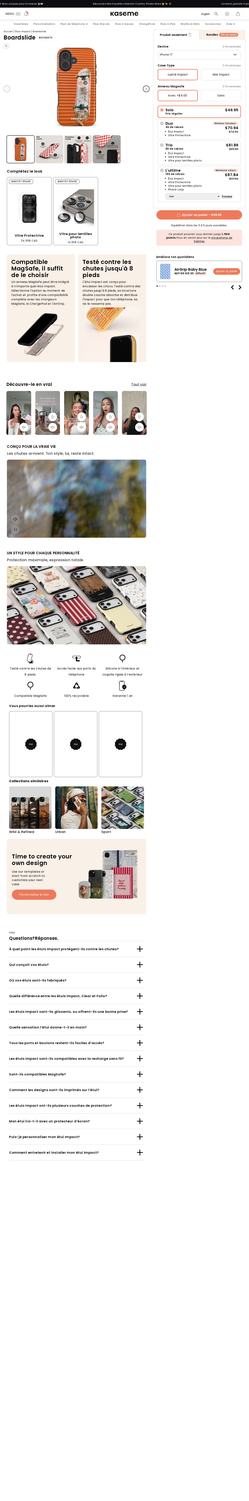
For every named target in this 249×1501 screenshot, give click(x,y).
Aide (229, 24)
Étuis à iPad (168, 24)
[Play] (52, 416)
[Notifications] (26, 14)
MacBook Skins (190, 24)
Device (163, 46)
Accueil (8, 31)
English (205, 14)
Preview (227, 196)
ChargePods (147, 24)
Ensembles (21, 24)
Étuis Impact (22, 31)
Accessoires (213, 24)
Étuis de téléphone (73, 24)
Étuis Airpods (101, 24)
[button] (216, 14)
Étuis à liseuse (124, 24)
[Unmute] (24, 427)
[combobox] (199, 54)
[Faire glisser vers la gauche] (7, 89)
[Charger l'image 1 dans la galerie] (21, 149)
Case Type (166, 65)
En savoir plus (233, 46)
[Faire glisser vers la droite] (146, 89)
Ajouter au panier (226, 271)
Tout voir (139, 384)
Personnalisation (44, 24)
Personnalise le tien (34, 894)
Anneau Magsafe (171, 86)
